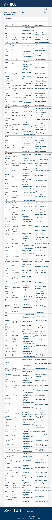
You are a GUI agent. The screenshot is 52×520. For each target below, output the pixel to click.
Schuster (7, 408)
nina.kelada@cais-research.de (43, 218)
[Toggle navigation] (46, 9)
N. (5, 299)
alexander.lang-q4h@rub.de (42, 261)
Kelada (6, 217)
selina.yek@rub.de (39, 496)
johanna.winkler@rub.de (41, 483)
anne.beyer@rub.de (40, 63)
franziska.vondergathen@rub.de (43, 455)
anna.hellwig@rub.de (40, 175)
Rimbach (7, 348)
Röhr (6, 354)
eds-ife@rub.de (39, 223)
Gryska (7, 150)
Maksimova (8, 286)
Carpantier (7, 95)
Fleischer (7, 128)
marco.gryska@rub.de (40, 151)
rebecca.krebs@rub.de (41, 247)
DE (45, 12)
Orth (6, 324)
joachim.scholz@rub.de (41, 395)
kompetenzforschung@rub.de (42, 101)
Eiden (6, 114)
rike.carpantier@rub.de (41, 97)
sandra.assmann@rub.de (41, 39)
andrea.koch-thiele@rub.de (42, 243)
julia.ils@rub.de (39, 199)
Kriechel (7, 254)
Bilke (6, 67)
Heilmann (7, 158)
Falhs (6, 123)
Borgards (7, 83)
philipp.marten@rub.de (41, 293)
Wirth (6, 485)
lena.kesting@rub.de (40, 230)
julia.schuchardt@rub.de (41, 404)
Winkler (7, 482)
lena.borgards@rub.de (40, 85)
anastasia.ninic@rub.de (41, 316)
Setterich (7, 416)
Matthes (7, 295)
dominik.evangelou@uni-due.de (43, 119)
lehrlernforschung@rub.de (42, 487)
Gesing (7, 145)
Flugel (6, 132)
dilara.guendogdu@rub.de (41, 327)
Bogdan (7, 76)
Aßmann (7, 37)
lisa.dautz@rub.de (39, 105)
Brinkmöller (8, 87)
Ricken (6, 344)
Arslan (6, 33)
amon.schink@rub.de (40, 380)
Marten (7, 291)
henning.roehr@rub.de (41, 355)
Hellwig (7, 174)
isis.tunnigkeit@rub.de (41, 450)
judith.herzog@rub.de (40, 196)
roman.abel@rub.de (40, 25)
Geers (6, 140)
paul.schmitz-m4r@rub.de (41, 390)
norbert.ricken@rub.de (41, 345)
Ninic (6, 315)
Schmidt (7, 384)
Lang (6, 259)
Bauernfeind (8, 41)
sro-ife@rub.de (39, 417)
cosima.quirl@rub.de (40, 335)
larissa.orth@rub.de (40, 331)
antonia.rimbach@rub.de (41, 350)
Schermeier (8, 374)
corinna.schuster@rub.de (41, 410)
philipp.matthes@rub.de (41, 297)
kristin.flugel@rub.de (40, 133)
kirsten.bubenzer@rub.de (41, 93)
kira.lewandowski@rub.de (41, 266)
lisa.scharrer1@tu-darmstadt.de (43, 363)
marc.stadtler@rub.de (40, 427)
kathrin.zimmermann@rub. (42, 501)
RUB (6, 12)
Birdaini (7, 72)
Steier (6, 429)
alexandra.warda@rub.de (41, 467)
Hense (6, 179)
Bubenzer (7, 92)
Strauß (6, 439)
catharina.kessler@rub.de (41, 235)
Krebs (6, 246)
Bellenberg (7, 58)
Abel (6, 24)
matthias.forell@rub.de (41, 138)
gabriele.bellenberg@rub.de (42, 59)
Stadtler (7, 425)
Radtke (6, 339)
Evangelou (7, 118)
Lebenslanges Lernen (27, 88)
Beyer (6, 62)
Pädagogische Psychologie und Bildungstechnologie (27, 63)
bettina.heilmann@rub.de (41, 159)
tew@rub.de (38, 191)
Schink (6, 379)
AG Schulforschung (27, 41)
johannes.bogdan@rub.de (41, 77)
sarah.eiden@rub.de (40, 116)
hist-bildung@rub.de (40, 186)
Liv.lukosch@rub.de (40, 282)
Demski (7, 111)
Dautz (6, 99)
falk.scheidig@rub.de (40, 372)
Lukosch (7, 281)
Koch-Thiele (8, 241)
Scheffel (7, 367)
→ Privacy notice (31, 516)
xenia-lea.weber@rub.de (41, 472)
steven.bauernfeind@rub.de (42, 42)
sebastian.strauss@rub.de (42, 440)
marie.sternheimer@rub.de (42, 434)
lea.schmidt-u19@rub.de (41, 385)
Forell (6, 136)
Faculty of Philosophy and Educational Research (21, 12)
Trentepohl (7, 444)
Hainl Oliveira (8, 153)
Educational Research (9, 14)
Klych (6, 237)
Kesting (7, 229)
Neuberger (7, 311)
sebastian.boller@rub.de (41, 81)
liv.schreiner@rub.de (40, 399)
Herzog (7, 194)
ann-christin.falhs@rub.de (41, 125)
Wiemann (7, 478)
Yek (6, 495)
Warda (6, 466)
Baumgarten (8, 44)
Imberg (6, 206)
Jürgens (7, 212)
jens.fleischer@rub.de (40, 129)
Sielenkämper (8, 419)
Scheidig (7, 370)
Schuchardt (8, 403)
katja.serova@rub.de (40, 414)
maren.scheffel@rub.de (41, 368)
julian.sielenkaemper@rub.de (42, 422)
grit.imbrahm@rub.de (40, 204)
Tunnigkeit (7, 449)
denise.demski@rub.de (41, 112)
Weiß (6, 475)
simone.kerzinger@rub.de (41, 226)
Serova (6, 412)
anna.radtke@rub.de (40, 339)
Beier (6, 53)
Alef (6, 28)
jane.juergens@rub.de (40, 214)
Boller (6, 80)
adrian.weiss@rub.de (40, 476)
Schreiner (7, 398)
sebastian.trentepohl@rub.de (42, 445)
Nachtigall (7, 305)
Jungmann (7, 209)
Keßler (6, 233)
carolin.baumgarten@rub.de (42, 46)
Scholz (6, 394)
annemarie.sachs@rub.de (41, 359)
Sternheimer (8, 434)
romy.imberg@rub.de (40, 206)
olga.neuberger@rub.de (41, 312)
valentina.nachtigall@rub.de (42, 306)
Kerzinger (7, 221)
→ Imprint (29, 515)
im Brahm (7, 202)
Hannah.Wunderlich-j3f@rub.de (43, 490)
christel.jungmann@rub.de (42, 211)
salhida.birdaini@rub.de (41, 73)
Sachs (6, 358)
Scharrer (7, 362)
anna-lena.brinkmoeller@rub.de (43, 88)
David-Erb (7, 107)
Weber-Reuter (8, 470)
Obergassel (8, 320)
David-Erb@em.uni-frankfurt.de (43, 108)
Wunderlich (8, 490)
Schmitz (7, 389)
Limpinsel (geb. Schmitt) (7, 270)
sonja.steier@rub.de (40, 431)
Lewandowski (8, 263)
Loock (6, 276)
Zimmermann (8, 499)
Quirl (6, 334)
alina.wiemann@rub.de (41, 480)
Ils (5, 199)
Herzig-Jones (8, 183)
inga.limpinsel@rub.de (40, 272)
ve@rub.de (37, 301)
